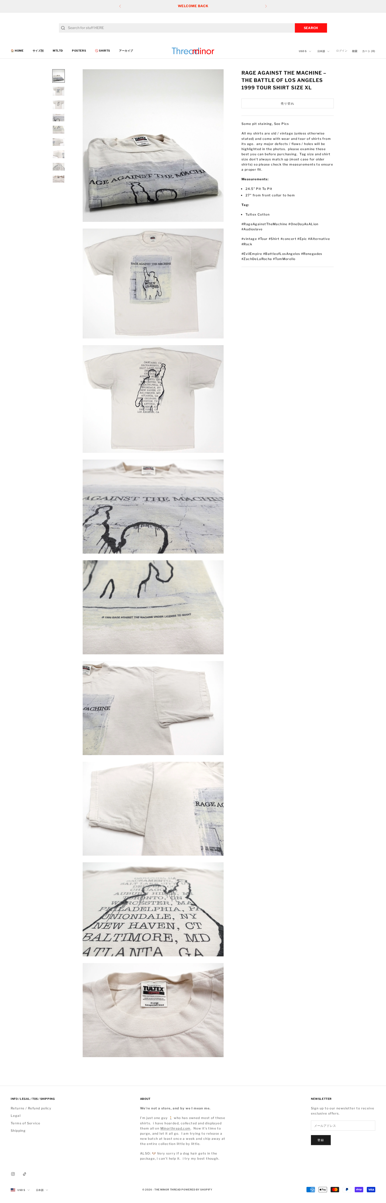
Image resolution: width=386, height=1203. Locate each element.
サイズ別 (38, 50)
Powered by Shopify (196, 1189)
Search (311, 28)
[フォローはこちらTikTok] (24, 1174)
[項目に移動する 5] (58, 129)
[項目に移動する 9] (58, 178)
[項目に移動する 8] (58, 166)
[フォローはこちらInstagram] (13, 1174)
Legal (16, 1115)
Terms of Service (25, 1123)
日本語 (321, 51)
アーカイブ (126, 50)
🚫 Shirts (102, 50)
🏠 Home (17, 50)
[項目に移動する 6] (58, 142)
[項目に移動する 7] (58, 154)
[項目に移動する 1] (58, 76)
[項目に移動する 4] (58, 117)
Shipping (18, 1130)
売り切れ (287, 103)
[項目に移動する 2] (58, 91)
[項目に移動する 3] (58, 105)
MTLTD (58, 50)
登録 (320, 1140)
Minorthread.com (175, 1128)
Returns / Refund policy (31, 1108)
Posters (79, 50)
